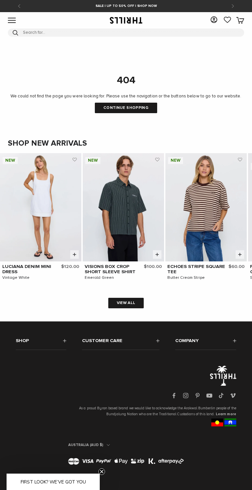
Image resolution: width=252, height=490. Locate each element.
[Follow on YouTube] (209, 395)
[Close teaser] (101, 471)
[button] (75, 160)
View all (126, 303)
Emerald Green (99, 278)
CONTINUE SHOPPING (126, 108)
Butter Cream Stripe (185, 278)
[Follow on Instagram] (185, 395)
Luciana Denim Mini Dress (26, 269)
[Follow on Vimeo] (233, 395)
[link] (227, 20)
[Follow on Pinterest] (197, 395)
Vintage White (16, 278)
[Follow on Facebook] (174, 395)
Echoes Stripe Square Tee (196, 269)
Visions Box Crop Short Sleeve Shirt (110, 269)
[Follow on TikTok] (221, 395)
